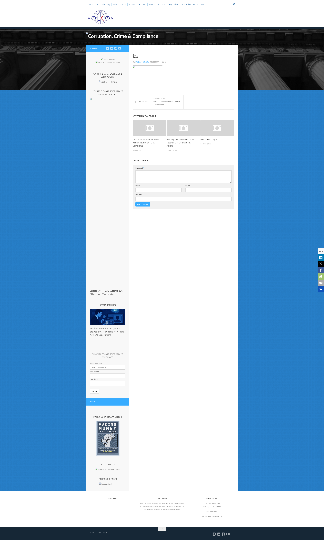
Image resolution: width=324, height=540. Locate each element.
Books (152, 4)
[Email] (321, 283)
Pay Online (173, 4)
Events (132, 4)
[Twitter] (107, 48)
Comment (139, 168)
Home (90, 4)
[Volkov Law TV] (119, 48)
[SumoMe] (321, 289)
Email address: (96, 363)
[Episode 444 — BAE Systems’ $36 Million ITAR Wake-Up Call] (107, 193)
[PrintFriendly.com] (321, 276)
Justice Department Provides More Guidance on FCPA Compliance (146, 142)
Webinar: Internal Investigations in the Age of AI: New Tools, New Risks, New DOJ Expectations (107, 331)
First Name (94, 371)
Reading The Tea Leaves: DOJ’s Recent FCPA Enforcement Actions (180, 142)
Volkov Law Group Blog (100, 17)
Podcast (142, 4)
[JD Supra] (123, 48)
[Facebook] (115, 48)
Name (138, 185)
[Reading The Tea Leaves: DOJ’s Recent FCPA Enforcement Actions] (183, 128)
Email (188, 185)
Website (138, 194)
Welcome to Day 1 (208, 139)
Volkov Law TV (119, 4)
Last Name (94, 379)
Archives (161, 4)
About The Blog (103, 4)
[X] (321, 264)
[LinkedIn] (111, 48)
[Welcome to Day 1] (217, 128)
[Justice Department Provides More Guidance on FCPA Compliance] (149, 128)
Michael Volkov (142, 62)
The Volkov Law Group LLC (193, 4)
